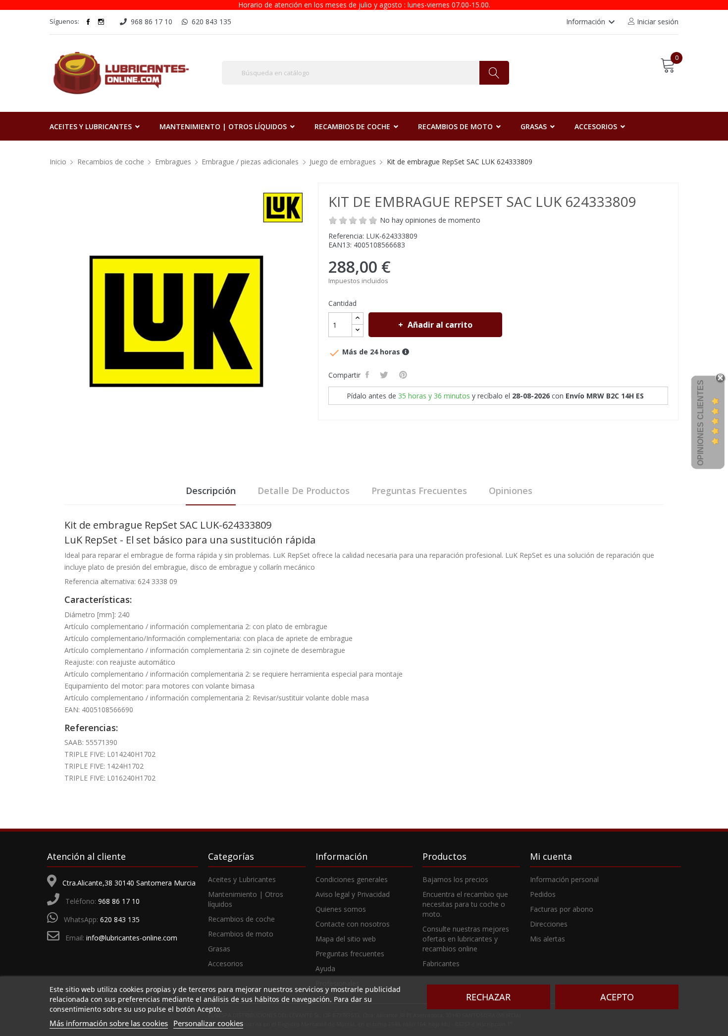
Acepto (617, 997)
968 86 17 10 (119, 901)
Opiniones (510, 490)
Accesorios (225, 963)
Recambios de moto (240, 933)
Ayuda (325, 968)
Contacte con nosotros (352, 924)
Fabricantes (441, 963)
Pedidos (543, 894)
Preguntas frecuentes (419, 490)
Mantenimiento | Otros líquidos (245, 899)
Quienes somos (340, 909)
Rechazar (488, 997)
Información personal (564, 879)
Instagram (101, 22)
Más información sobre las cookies (109, 1023)
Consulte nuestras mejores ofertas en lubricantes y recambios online (465, 938)
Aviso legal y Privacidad (352, 894)
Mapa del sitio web (345, 938)
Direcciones (549, 924)
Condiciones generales (351, 879)
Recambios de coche (241, 919)
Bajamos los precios (455, 879)
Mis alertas (547, 938)
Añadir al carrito (440, 324)
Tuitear (385, 375)
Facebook (88, 22)
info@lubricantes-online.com (131, 937)
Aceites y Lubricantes (242, 879)
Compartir (368, 375)
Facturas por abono (561, 909)
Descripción (211, 490)
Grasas (219, 948)
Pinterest (404, 375)
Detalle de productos (304, 490)
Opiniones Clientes (700, 423)
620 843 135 (120, 919)
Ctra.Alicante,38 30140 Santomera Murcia (129, 883)
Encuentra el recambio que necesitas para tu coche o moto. (465, 904)
